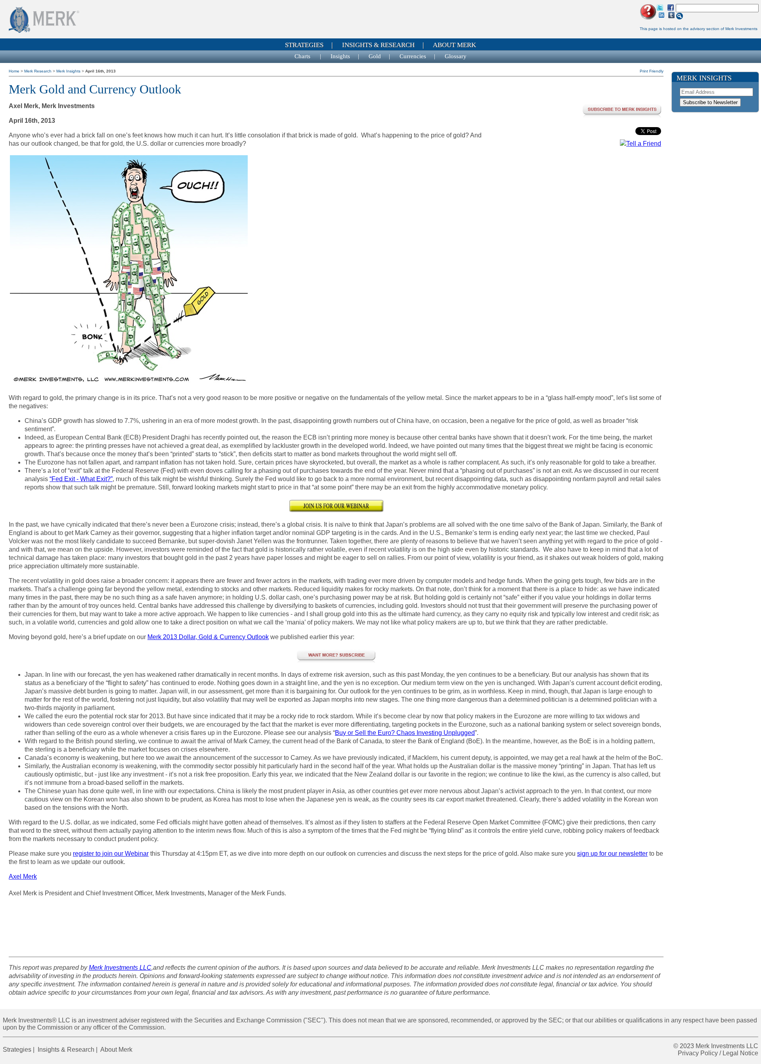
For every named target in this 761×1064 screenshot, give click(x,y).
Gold (375, 56)
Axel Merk (23, 876)
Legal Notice (740, 1053)
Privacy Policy (698, 1053)
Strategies (304, 45)
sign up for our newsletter (612, 853)
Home (15, 71)
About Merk (454, 45)
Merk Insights (69, 71)
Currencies (413, 56)
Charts (303, 56)
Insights (340, 56)
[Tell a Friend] (640, 143)
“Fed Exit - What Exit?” (81, 479)
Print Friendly (651, 71)
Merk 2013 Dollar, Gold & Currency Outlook (208, 637)
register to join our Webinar (111, 853)
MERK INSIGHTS (704, 78)
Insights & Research (378, 45)
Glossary (456, 56)
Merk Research (38, 71)
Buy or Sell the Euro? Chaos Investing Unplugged (405, 732)
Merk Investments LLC (120, 967)
